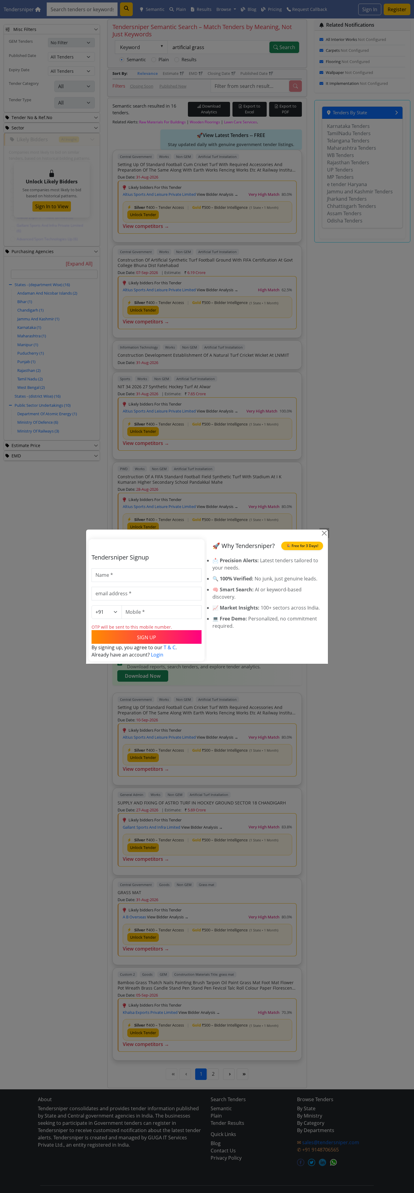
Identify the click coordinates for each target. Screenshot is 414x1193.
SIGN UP (146, 637)
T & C (169, 647)
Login (157, 654)
